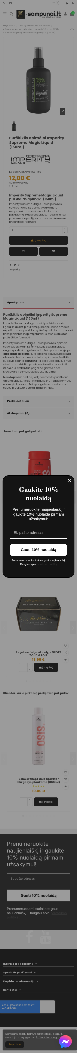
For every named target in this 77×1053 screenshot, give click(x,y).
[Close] (69, 480)
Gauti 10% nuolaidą (38, 550)
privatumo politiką (47, 564)
